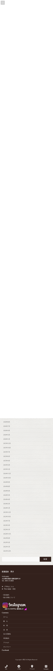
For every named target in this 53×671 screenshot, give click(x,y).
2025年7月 (6, 452)
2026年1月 (6, 439)
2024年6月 (6, 491)
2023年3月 (6, 525)
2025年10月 (7, 448)
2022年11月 (7, 534)
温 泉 (5, 630)
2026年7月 (6, 426)
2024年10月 (7, 478)
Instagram (46, 669)
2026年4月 (6, 430)
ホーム (5, 617)
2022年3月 (6, 542)
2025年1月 (6, 469)
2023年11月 (7, 512)
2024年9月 (6, 482)
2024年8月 (6, 486)
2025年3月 (6, 465)
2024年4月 (6, 499)
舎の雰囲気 (7, 634)
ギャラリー (7, 647)
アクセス (6, 642)
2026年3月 (6, 435)
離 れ (5, 621)
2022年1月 (6, 547)
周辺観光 (6, 638)
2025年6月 (6, 456)
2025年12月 (7, 443)
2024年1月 (6, 508)
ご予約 (19, 669)
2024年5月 (6, 495)
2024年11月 (7, 473)
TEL (6, 669)
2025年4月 (6, 461)
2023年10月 (7, 516)
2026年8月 (6, 422)
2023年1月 (6, 529)
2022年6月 (6, 538)
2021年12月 (7, 551)
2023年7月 (6, 521)
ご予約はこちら (9, 586)
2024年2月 (6, 504)
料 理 (5, 625)
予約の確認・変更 (10, 589)
